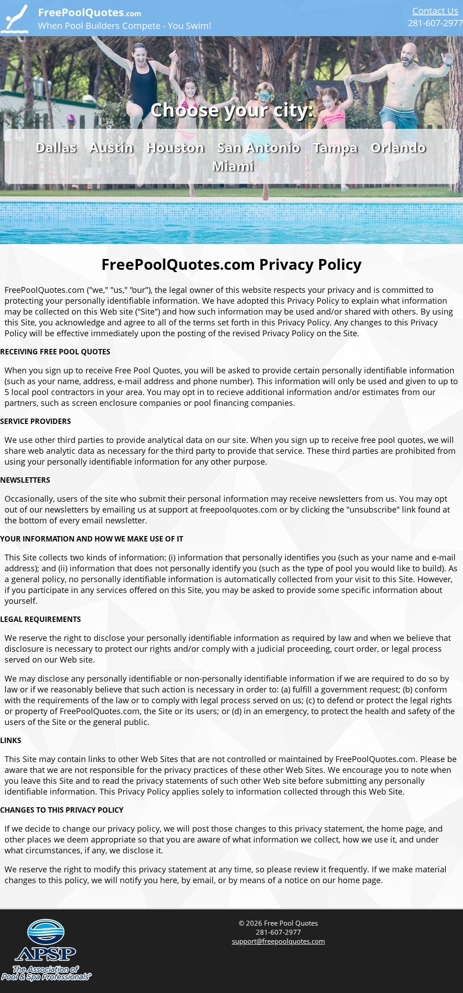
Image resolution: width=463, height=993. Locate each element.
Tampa (335, 147)
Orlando (398, 147)
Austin (111, 147)
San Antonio (258, 147)
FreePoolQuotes (90, 12)
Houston (175, 147)
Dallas (55, 147)
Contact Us (435, 11)
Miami (233, 165)
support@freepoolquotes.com (278, 941)
